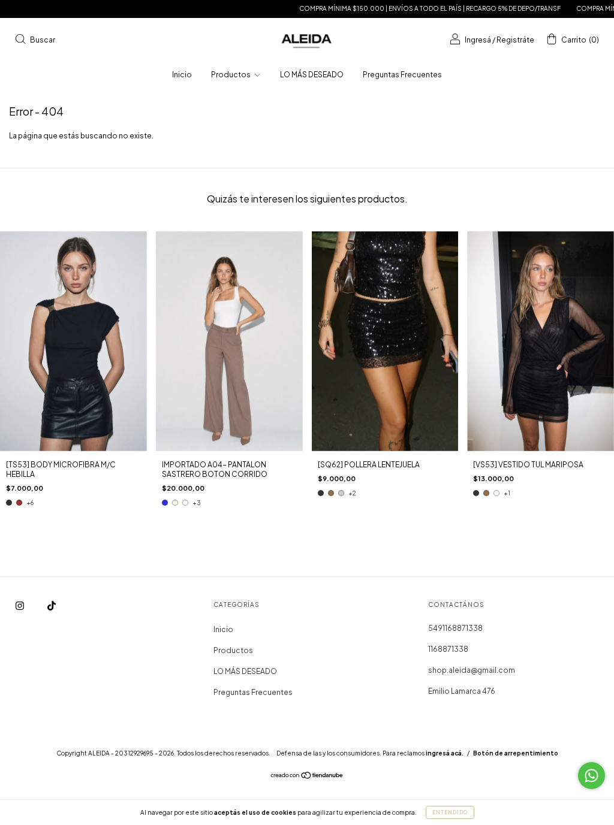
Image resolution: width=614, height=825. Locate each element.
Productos (231, 74)
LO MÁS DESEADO (312, 74)
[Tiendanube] (307, 776)
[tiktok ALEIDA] (51, 606)
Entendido (450, 812)
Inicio (182, 74)
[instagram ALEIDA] (20, 606)
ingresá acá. (444, 753)
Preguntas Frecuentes (402, 74)
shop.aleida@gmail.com (471, 670)
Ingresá (478, 39)
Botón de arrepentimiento (515, 753)
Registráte (515, 39)
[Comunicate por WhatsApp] (591, 775)
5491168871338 (455, 628)
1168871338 (448, 649)
